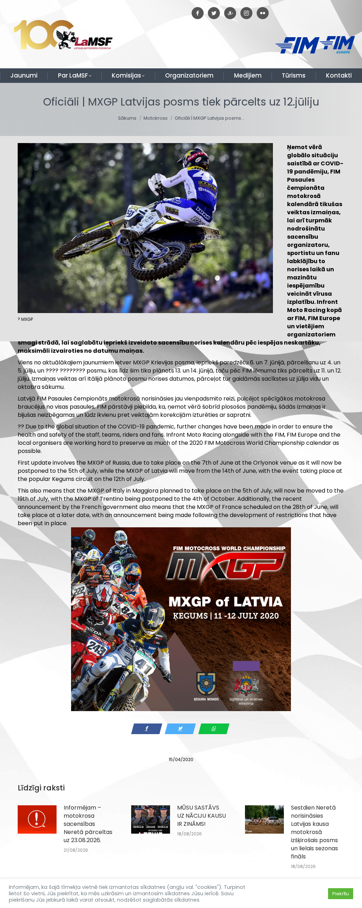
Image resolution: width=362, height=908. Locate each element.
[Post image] (37, 819)
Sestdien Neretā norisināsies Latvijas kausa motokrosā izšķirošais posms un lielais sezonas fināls (314, 832)
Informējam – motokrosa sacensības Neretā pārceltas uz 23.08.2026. (88, 824)
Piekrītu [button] (340, 893)
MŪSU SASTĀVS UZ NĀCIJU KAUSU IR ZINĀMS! (201, 816)
